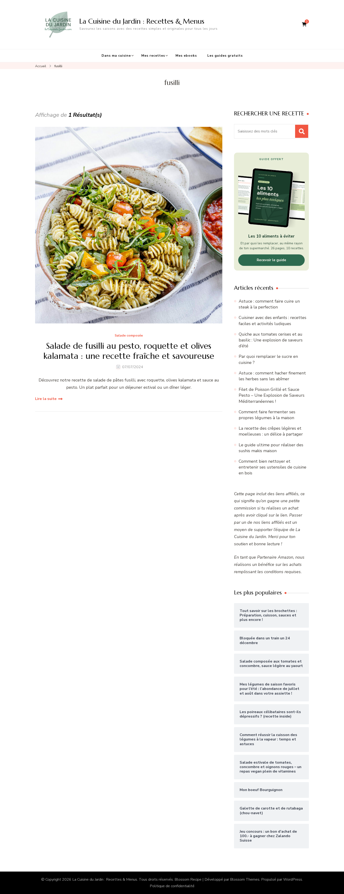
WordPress (292, 879)
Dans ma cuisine (116, 55)
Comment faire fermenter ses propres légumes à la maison (267, 415)
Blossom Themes (245, 879)
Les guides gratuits (225, 55)
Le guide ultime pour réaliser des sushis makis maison (271, 448)
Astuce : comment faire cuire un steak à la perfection (269, 304)
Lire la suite (46, 398)
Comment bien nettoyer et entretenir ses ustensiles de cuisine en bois (272, 467)
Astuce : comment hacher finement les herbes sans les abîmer (272, 376)
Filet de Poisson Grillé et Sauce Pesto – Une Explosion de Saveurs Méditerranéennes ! (271, 395)
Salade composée (129, 335)
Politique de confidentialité (172, 886)
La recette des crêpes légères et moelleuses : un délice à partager (271, 431)
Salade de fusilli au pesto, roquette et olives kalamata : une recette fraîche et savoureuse (128, 351)
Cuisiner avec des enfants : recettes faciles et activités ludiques (272, 320)
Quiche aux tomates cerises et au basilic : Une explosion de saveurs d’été (271, 340)
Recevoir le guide (271, 260)
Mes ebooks (186, 55)
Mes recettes (153, 55)
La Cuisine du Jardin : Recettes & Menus (141, 21)
